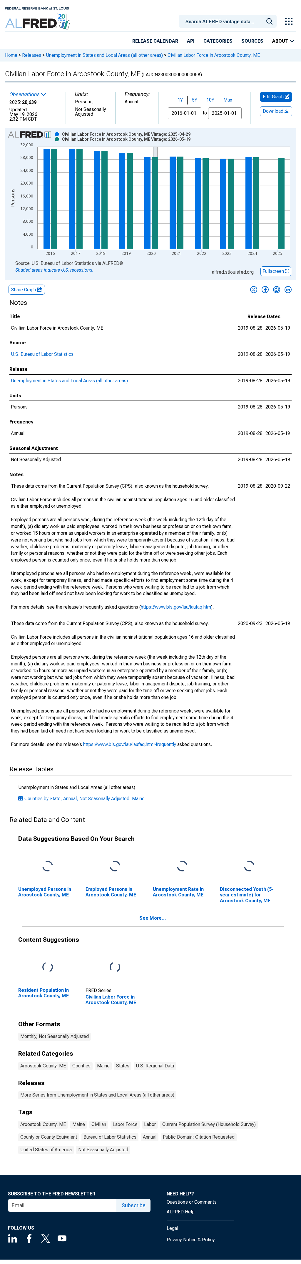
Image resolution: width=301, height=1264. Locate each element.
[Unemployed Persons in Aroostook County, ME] (47, 866)
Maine (103, 1066)
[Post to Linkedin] (288, 289)
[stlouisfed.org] (37, 8)
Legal (172, 1228)
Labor (150, 1124)
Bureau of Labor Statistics (109, 1137)
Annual (149, 1137)
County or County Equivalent (48, 1137)
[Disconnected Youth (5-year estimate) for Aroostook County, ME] (249, 866)
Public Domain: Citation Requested (199, 1137)
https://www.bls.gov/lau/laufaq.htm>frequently (129, 744)
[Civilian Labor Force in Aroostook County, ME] (115, 967)
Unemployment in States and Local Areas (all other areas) (104, 55)
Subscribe (134, 1205)
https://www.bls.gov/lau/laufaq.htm (176, 607)
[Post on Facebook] (265, 289)
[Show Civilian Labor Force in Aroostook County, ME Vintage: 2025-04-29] (126, 134)
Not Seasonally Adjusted (103, 1149)
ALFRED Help (181, 1212)
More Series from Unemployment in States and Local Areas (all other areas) (97, 1095)
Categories (218, 41)
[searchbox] (229, 21)
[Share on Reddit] (276, 289)
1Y (180, 100)
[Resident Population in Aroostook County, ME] (47, 967)
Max (227, 100)
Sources (252, 41)
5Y (194, 100)
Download (274, 111)
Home (11, 55)
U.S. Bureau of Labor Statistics (42, 354)
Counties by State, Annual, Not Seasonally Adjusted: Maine (84, 798)
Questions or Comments (192, 1202)
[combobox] (229, 21)
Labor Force (125, 1124)
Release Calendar (155, 41)
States (122, 1066)
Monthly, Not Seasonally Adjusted (54, 1036)
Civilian (98, 1124)
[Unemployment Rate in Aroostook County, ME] (182, 866)
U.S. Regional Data (155, 1066)
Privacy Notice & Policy (191, 1240)
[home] (38, 21)
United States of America (46, 1149)
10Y (210, 100)
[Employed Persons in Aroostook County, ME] (115, 866)
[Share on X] (253, 289)
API (191, 41)
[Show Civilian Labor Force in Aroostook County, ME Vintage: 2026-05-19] (126, 139)
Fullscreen (273, 271)
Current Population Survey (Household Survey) (209, 1124)
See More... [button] (152, 918)
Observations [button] (25, 94)
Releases (31, 55)
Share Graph (24, 290)
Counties (81, 1066)
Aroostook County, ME (43, 1066)
